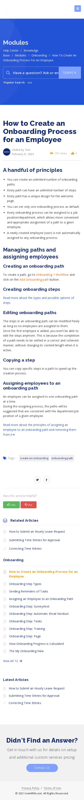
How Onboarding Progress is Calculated (36, 644)
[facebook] (46, 480)
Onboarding (39, 55)
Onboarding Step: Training (27, 629)
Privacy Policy (30, 788)
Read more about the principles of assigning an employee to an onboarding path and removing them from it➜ (39, 429)
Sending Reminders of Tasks (28, 591)
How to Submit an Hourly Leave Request (37, 531)
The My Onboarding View (26, 651)
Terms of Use (52, 788)
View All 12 (11, 661)
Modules (20, 55)
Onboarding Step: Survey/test (29, 606)
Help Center (11, 50)
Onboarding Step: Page (25, 636)
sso (30, 82)
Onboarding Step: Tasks (25, 621)
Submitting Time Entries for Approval (34, 540)
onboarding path (62, 458)
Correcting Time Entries (25, 548)
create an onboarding (34, 458)
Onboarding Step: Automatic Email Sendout (39, 614)
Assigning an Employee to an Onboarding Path (41, 599)
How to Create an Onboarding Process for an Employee (43, 574)
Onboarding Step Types (25, 584)
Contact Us (42, 768)
